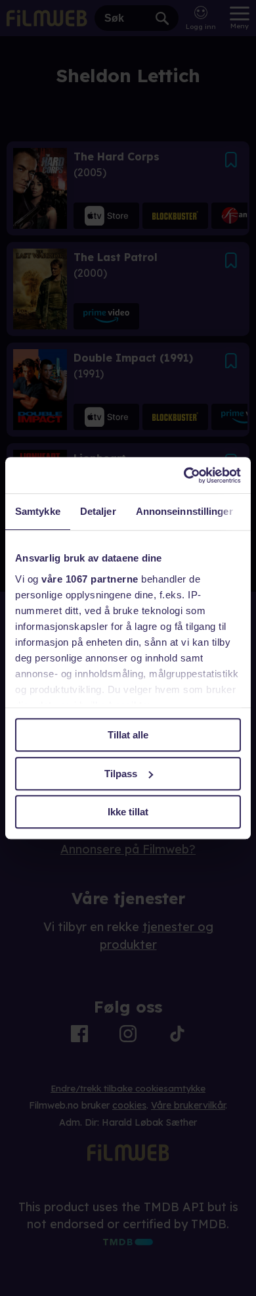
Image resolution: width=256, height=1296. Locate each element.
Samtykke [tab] (37, 511)
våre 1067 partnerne (90, 579)
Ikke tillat (128, 811)
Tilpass (120, 773)
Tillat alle (128, 734)
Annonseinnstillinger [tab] (184, 511)
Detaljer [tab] (98, 511)
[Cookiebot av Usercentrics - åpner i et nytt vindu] (184, 475)
